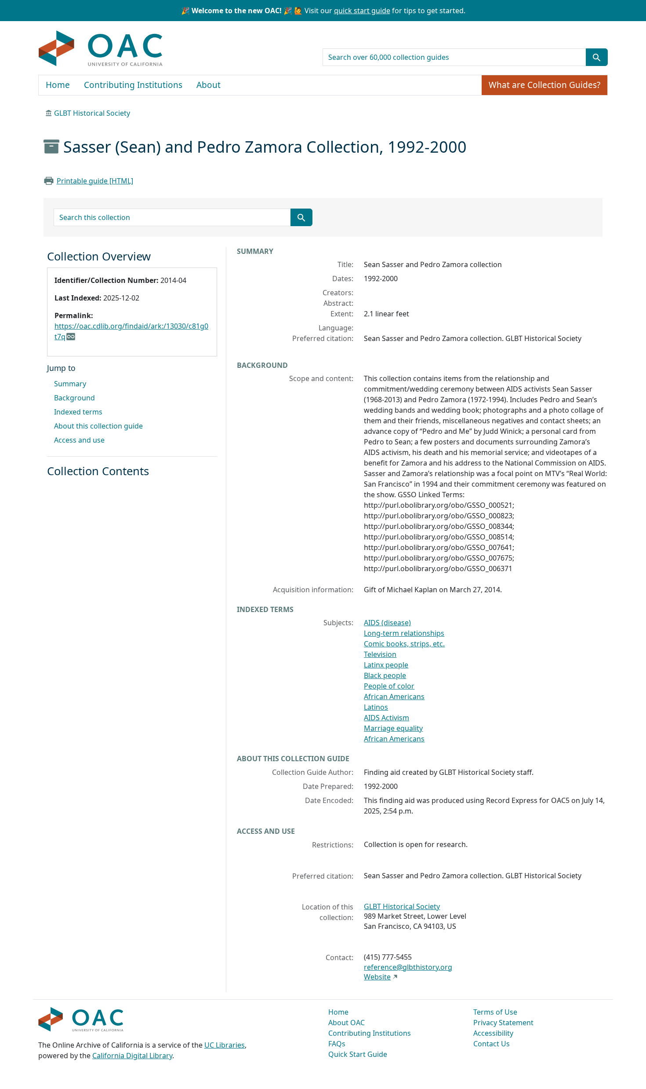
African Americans (394, 696)
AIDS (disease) (387, 622)
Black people (385, 675)
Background (74, 398)
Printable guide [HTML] (95, 181)
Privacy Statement (503, 1022)
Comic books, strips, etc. (404, 644)
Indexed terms (78, 412)
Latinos (376, 707)
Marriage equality (393, 728)
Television (380, 654)
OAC (100, 49)
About (208, 85)
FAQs (336, 1044)
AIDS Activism (386, 717)
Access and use (79, 440)
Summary (70, 384)
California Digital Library (132, 1055)
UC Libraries (224, 1045)
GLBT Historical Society (92, 113)
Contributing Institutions (133, 85)
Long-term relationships (404, 633)
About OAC (346, 1022)
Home (58, 85)
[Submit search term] (597, 57)
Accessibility (493, 1033)
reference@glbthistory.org (408, 967)
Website (377, 977)
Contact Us (491, 1044)
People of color (389, 686)
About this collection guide (98, 426)
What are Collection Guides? (544, 85)
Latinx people (386, 665)
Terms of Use (495, 1012)
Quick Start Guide (357, 1054)
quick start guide (362, 10)
